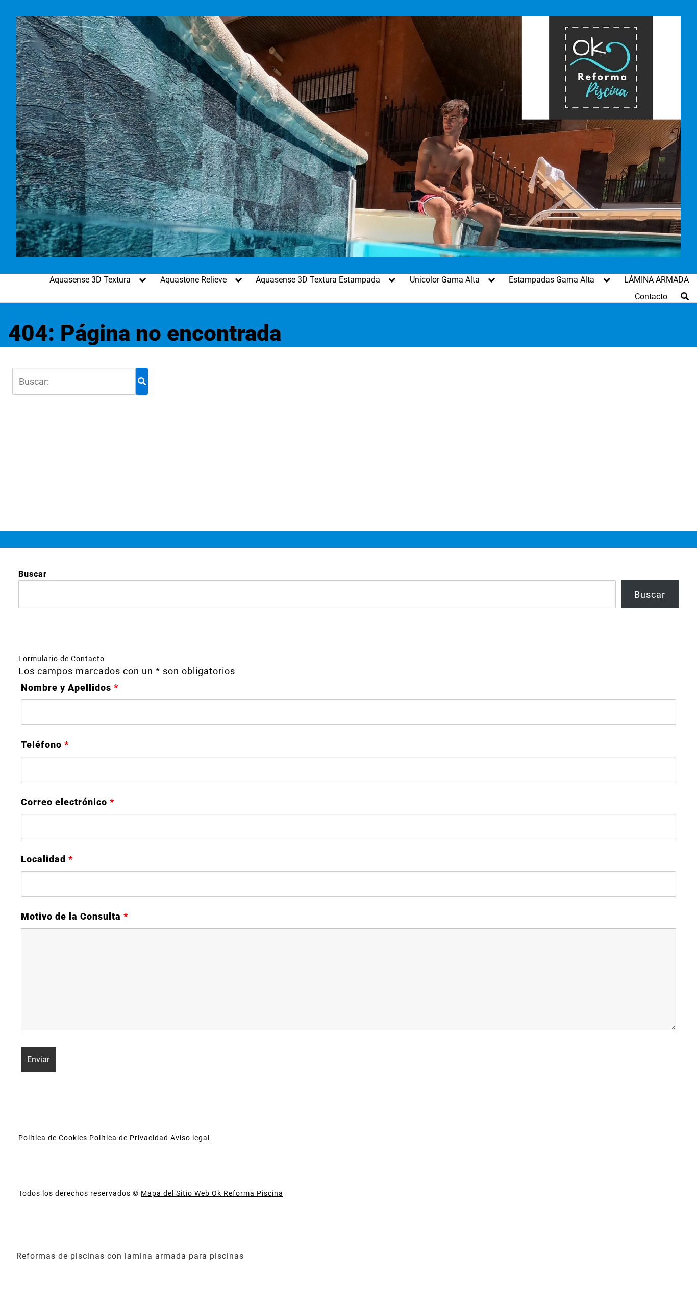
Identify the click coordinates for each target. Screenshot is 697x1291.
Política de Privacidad (128, 1138)
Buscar (32, 574)
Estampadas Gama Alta (551, 280)
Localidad (47, 859)
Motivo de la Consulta (74, 916)
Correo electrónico (67, 802)
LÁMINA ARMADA (656, 280)
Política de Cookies (52, 1138)
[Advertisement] (406, 439)
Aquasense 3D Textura (90, 280)
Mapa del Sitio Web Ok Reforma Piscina (212, 1193)
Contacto (651, 296)
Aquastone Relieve (193, 280)
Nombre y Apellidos (69, 688)
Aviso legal (190, 1138)
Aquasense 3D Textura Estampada (318, 280)
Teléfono (45, 745)
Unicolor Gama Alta (445, 280)
